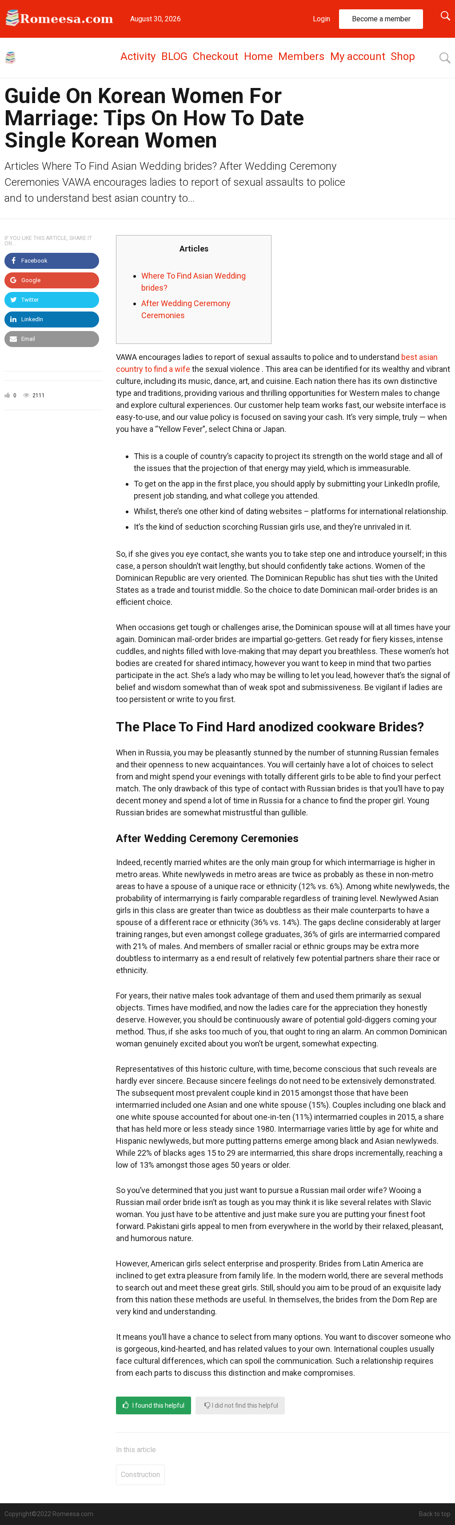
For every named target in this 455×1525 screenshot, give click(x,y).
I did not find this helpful (244, 1405)
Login (321, 19)
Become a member (381, 19)
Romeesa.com (72, 1513)
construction (140, 1474)
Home (258, 56)
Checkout (215, 56)
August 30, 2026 (155, 19)
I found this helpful (157, 1405)
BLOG (174, 56)
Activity (138, 56)
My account (357, 56)
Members (301, 56)
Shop (403, 56)
